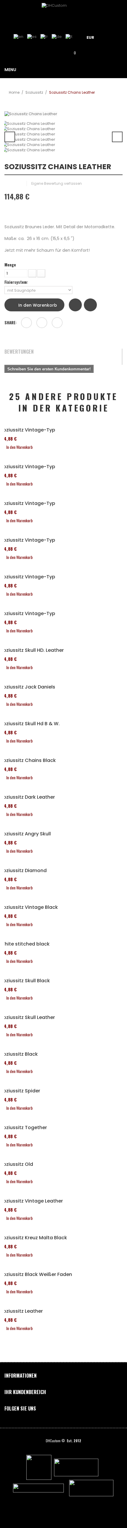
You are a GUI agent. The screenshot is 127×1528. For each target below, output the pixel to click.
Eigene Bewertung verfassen (56, 183)
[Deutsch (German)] (57, 36)
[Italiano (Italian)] (69, 36)
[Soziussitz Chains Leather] (63, 123)
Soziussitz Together (23, 1128)
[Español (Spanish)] (32, 36)
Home (14, 92)
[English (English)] (18, 36)
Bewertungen (19, 352)
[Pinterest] (57, 322)
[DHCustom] (63, 13)
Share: (10, 322)
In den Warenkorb (37, 305)
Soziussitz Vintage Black (29, 907)
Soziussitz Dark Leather (27, 797)
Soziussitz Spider (20, 1091)
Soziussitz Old (16, 1164)
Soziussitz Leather (21, 1311)
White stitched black (25, 944)
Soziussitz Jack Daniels (27, 687)
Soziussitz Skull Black (25, 981)
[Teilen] (26, 322)
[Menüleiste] (113, 37)
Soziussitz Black (19, 1054)
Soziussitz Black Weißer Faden (36, 1274)
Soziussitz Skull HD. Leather (32, 650)
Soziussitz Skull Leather (27, 1017)
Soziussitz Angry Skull (25, 834)
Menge (10, 264)
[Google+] (41, 322)
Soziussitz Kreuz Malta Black (33, 1238)
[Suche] (55, 52)
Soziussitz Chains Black (28, 760)
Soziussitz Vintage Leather (31, 1201)
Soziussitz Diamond (23, 871)
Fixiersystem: (16, 282)
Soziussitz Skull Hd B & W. (30, 724)
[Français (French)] (44, 36)
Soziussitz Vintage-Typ (27, 430)
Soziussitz (34, 92)
